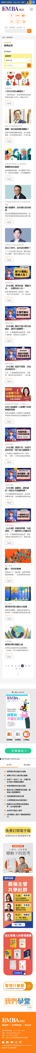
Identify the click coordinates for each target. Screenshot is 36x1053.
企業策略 (8, 641)
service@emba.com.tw (13, 1033)
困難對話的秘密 (12, 167)
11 (15, 666)
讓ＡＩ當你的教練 (13, 569)
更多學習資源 (16, 1025)
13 (22, 666)
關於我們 (5, 1025)
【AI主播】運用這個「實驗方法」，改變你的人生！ (18, 287)
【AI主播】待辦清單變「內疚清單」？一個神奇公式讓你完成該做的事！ (18, 529)
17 (19, 669)
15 (29, 666)
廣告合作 (28, 1025)
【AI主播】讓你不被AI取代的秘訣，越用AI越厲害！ (18, 327)
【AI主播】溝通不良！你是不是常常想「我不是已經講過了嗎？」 (18, 448)
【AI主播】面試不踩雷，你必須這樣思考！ (18, 367)
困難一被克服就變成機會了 (17, 129)
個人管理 (8, 566)
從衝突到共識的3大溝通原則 (15, 164)
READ (9, 103)
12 (19, 666)
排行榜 (9, 765)
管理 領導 (26, 27)
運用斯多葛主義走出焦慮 (16, 607)
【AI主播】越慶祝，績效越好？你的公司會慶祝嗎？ (17, 489)
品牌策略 (8, 88)
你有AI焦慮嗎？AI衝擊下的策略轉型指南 (18, 408)
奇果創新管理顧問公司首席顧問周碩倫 (17, 203)
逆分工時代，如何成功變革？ (18, 248)
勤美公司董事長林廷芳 (13, 126)
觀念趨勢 (27, 765)
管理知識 (12, 27)
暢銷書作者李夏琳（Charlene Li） (17, 404)
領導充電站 (9, 283)
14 (26, 666)
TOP (29, 1007)
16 (16, 669)
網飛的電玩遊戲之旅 (14, 644)
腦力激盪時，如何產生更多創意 (18, 208)
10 (12, 666)
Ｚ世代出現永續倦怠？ (15, 91)
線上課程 (19, 27)
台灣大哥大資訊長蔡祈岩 (14, 245)
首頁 (3, 37)
